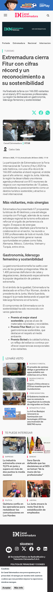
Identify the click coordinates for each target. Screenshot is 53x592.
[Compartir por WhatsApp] (47, 112)
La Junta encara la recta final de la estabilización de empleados (37, 508)
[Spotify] (38, 550)
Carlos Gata (14, 149)
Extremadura (19, 43)
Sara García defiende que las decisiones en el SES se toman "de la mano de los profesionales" (38, 467)
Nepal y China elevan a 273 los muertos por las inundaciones (38, 386)
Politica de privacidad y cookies (28, 564)
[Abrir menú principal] (5, 15)
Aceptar (6, 588)
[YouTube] (9, 550)
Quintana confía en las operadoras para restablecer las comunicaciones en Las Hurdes (14, 509)
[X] (24, 550)
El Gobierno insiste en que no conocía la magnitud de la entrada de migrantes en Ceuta (38, 400)
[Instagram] (17, 550)
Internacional (45, 43)
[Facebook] (31, 550)
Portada (6, 43)
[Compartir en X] (34, 112)
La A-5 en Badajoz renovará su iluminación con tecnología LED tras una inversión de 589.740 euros (36, 418)
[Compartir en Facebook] (40, 112)
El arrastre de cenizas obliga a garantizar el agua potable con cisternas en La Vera (37, 371)
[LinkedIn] (45, 550)
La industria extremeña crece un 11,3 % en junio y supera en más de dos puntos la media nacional (14, 467)
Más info (18, 588)
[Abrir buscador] (48, 15)
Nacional (32, 43)
